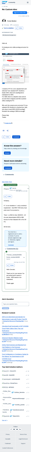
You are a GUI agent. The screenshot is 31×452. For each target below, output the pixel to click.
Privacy (8, 434)
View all (4, 420)
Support (23, 443)
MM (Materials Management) (9, 35)
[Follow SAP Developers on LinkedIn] (20, 429)
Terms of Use (23, 434)
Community (11, 2)
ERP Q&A (5, 6)
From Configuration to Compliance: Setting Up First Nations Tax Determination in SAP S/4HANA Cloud (15, 357)
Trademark (8, 443)
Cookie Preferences (7, 448)
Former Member (12, 21)
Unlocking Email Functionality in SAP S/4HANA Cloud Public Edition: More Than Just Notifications (15, 328)
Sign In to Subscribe (20, 12)
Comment (16, 137)
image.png (8, 123)
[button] (16, 28)
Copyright (7, 439)
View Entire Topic (7, 182)
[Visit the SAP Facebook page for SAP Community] (11, 429)
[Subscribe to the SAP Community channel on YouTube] (17, 429)
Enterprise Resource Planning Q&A (13, 321)
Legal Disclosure (23, 439)
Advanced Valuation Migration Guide (12, 338)
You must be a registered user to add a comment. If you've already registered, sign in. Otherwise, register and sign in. (15, 237)
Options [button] (28, 12)
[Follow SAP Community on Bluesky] (14, 429)
